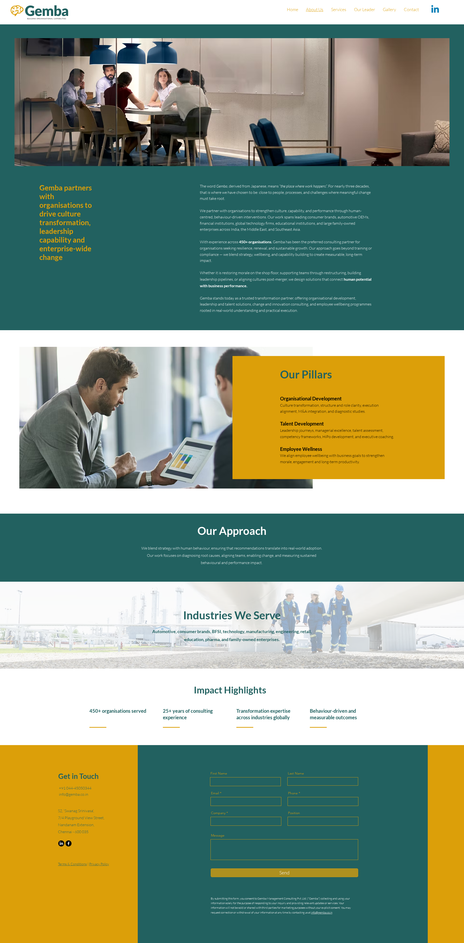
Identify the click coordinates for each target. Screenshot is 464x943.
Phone (293, 793)
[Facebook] (68, 843)
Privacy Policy (99, 864)
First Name (218, 773)
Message (218, 835)
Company (218, 813)
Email (215, 793)
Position (294, 813)
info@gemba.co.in (73, 794)
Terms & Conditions (72, 864)
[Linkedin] (435, 9)
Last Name (296, 773)
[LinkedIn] (61, 843)
